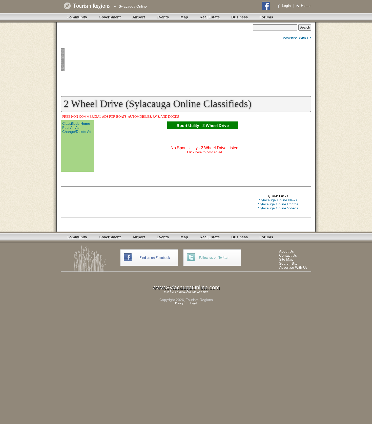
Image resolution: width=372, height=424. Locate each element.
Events (163, 17)
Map (184, 17)
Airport (138, 17)
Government (110, 17)
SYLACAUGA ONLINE (183, 292)
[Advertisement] (157, 59)
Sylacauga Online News (278, 200)
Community (77, 17)
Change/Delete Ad (76, 132)
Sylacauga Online (133, 6)
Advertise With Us (297, 38)
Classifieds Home (76, 123)
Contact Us (288, 255)
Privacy (179, 303)
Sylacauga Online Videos (278, 208)
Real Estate (210, 17)
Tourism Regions (199, 300)
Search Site (288, 263)
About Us (286, 251)
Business (239, 17)
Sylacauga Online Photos (278, 204)
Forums (266, 17)
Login (286, 6)
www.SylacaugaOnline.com (186, 287)
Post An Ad (70, 128)
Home (306, 6)
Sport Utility (188, 125)
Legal (193, 303)
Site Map (286, 259)
